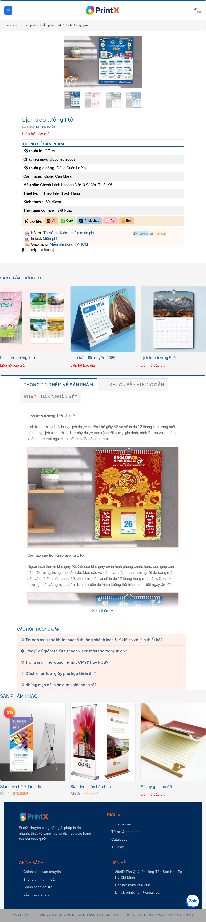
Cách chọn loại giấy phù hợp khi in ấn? (60, 673)
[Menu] (8, 10)
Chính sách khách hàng (99, 915)
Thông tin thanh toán (40, 879)
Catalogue (119, 839)
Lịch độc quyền (77, 25)
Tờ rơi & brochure (125, 832)
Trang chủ (11, 25)
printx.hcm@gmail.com (144, 892)
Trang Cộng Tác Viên (56, 915)
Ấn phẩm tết (52, 25)
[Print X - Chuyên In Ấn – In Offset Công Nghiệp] (103, 10)
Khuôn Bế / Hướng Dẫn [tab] (137, 384)
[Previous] (73, 62)
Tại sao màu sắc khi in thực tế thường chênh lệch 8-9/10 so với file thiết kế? (94, 639)
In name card (121, 824)
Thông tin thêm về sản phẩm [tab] (58, 384)
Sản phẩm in (23, 915)
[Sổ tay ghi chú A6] (173, 742)
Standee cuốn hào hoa (90, 787)
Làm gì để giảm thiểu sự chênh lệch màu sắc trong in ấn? (76, 651)
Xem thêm (100, 610)
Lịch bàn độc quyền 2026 (92, 358)
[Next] (132, 62)
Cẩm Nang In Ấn (179, 915)
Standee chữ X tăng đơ (21, 787)
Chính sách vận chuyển (42, 872)
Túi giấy (117, 847)
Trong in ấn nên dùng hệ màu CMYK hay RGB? (66, 662)
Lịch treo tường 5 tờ (158, 358)
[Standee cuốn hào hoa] (103, 742)
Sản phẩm (30, 25)
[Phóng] (71, 81)
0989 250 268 (139, 885)
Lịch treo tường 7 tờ (17, 358)
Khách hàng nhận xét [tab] (50, 397)
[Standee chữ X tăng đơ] (32, 742)
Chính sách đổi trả (38, 887)
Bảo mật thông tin (37, 894)
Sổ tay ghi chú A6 (156, 787)
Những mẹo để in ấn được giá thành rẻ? (61, 684)
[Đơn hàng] (198, 10)
